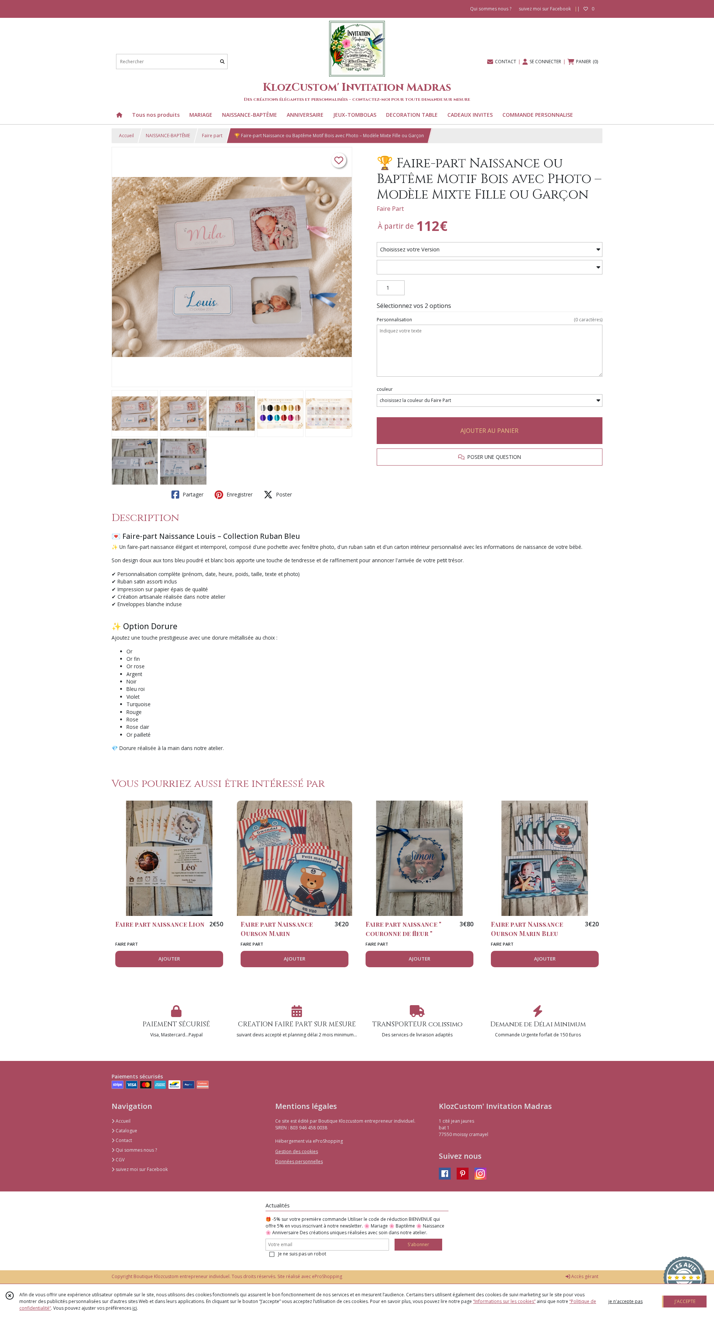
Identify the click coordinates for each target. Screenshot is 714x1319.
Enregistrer (239, 494)
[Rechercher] (222, 61)
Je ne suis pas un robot (302, 1254)
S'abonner (418, 1244)
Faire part (212, 135)
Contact (123, 1140)
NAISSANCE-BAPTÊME (168, 135)
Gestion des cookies (296, 1151)
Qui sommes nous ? (136, 1150)
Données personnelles (299, 1161)
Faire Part (390, 209)
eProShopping (327, 1276)
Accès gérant (584, 1276)
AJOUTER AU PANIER (489, 431)
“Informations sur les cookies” (504, 1301)
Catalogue (126, 1130)
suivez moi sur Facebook (141, 1169)
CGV (120, 1159)
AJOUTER (169, 958)
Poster (283, 494)
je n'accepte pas (625, 1301)
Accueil (126, 135)
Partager (192, 494)
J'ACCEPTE (685, 1301)
